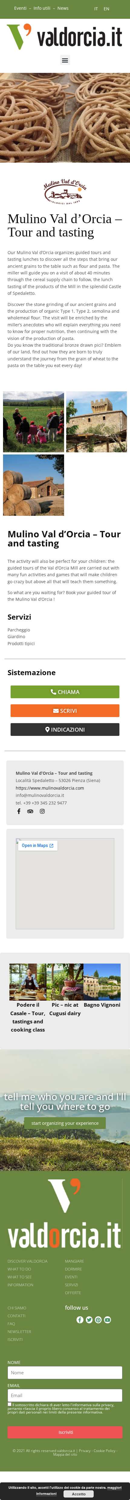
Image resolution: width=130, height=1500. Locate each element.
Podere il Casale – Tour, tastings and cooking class (27, 1017)
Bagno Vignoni (102, 1004)
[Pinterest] (98, 1319)
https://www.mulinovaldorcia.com (50, 788)
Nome (14, 1362)
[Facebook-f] (79, 1319)
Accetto (79, 1494)
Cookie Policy (104, 1450)
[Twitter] (89, 1319)
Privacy (85, 1450)
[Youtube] (107, 1319)
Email (14, 1385)
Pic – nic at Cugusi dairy (65, 1008)
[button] (65, 60)
